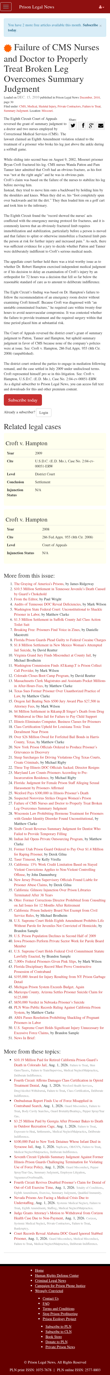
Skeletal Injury (47, 106)
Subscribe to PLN (58, 1326)
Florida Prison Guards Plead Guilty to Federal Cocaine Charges (60, 639)
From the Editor (25, 599)
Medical (32, 106)
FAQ (46, 1303)
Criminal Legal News (50, 1280)
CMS (22, 106)
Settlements (43, 1131)
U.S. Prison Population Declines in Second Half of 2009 (55, 935)
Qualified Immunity (89, 1193)
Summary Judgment (16, 110)
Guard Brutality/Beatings (66, 1111)
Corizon (91, 1218)
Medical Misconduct (85, 1239)
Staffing (52, 1208)
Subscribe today (23, 400)
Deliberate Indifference (27, 1075)
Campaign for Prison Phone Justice (60, 1285)
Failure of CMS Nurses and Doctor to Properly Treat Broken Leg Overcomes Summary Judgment (58, 806)
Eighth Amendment (25, 1193)
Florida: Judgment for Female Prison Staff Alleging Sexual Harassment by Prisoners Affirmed (56, 785)
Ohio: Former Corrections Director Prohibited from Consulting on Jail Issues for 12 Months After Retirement (60, 903)
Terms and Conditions (58, 1308)
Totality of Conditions (89, 1188)
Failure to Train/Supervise (46, 1070)
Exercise (44, 1193)
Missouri (47, 110)
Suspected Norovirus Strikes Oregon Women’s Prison (52, 798)
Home (39, 1270)
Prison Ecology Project (59, 1318)
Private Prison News (60, 1346)
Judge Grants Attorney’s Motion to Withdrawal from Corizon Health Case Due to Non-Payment (58, 1215)
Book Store (54, 1336)
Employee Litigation (72, 1172)
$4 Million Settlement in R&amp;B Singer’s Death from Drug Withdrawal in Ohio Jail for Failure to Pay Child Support (59, 714)
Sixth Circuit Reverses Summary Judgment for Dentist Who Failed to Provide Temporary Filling (57, 831)
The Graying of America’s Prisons (38, 583)
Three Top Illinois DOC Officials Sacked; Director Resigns (56, 767)
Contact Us (51, 1298)
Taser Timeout (24, 859)
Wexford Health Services (77, 1085)
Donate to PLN (57, 1341)
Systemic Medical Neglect (72, 1203)
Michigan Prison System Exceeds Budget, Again (49, 986)
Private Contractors (69, 106)
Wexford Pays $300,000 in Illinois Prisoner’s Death (51, 792)
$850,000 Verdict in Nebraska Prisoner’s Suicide (49, 1002)
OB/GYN (74, 1147)
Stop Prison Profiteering (60, 1313)
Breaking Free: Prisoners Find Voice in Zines (47, 629)
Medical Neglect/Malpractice (80, 1070)
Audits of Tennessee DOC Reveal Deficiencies (47, 604)
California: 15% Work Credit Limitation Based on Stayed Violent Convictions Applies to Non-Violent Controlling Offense (55, 869)
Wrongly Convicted (49, 1290)
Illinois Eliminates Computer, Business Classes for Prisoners (57, 721)
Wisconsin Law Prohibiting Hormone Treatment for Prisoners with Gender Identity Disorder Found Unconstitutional (58, 816)
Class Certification (78, 1091)
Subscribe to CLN (59, 1331)
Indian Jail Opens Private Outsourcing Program (48, 838)
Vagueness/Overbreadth (28, 1177)
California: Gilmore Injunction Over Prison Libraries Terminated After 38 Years (52, 892)
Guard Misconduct (76, 1106)
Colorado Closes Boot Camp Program (41, 675)
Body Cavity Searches (35, 1111)
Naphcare (61, 1147)
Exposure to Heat (24, 1131)
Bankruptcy (21, 1228)
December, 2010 (90, 97)
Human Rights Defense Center (57, 1275)
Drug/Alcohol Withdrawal (29, 1091)
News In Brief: (25, 1037)
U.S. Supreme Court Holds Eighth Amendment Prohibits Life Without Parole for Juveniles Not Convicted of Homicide (59, 923)
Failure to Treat (91, 106)
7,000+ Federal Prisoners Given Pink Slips (45, 961)
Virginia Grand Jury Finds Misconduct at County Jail (52, 655)
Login (43, 412)
